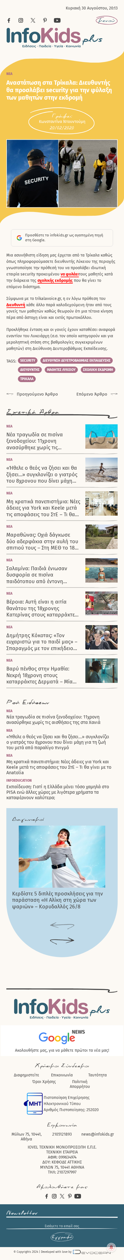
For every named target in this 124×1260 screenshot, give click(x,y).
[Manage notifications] (111, 1247)
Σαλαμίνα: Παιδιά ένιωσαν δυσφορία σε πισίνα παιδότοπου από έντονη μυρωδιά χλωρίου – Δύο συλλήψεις (36, 575)
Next (62, 941)
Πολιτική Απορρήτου (80, 1084)
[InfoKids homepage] (54, 38)
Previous (62, 926)
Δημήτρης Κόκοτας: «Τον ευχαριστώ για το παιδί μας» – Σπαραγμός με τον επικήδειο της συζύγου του (41, 642)
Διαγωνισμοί (28, 819)
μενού (106, 20)
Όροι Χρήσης (44, 1081)
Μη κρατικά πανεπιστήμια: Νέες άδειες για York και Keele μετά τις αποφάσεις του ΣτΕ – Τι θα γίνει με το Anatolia (43, 508)
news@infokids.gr (97, 1134)
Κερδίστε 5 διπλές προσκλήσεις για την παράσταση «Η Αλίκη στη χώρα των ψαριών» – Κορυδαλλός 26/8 (57, 900)
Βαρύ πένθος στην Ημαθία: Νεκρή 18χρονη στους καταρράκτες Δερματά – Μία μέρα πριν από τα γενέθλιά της (42, 675)
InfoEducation (19, 781)
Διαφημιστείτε (26, 1075)
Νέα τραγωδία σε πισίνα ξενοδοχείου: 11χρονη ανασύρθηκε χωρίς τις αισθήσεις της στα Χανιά (34, 441)
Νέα (9, 74)
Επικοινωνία (62, 1075)
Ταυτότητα (97, 1075)
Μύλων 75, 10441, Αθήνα (27, 1137)
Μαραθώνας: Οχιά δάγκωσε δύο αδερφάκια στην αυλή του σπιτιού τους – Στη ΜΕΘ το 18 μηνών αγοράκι (42, 541)
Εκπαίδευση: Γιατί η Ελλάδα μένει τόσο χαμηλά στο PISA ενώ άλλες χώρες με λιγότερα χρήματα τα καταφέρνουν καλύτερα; (57, 792)
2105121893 (62, 1134)
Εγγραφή (62, 1237)
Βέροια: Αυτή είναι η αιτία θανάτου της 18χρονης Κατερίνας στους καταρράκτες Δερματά (41, 608)
